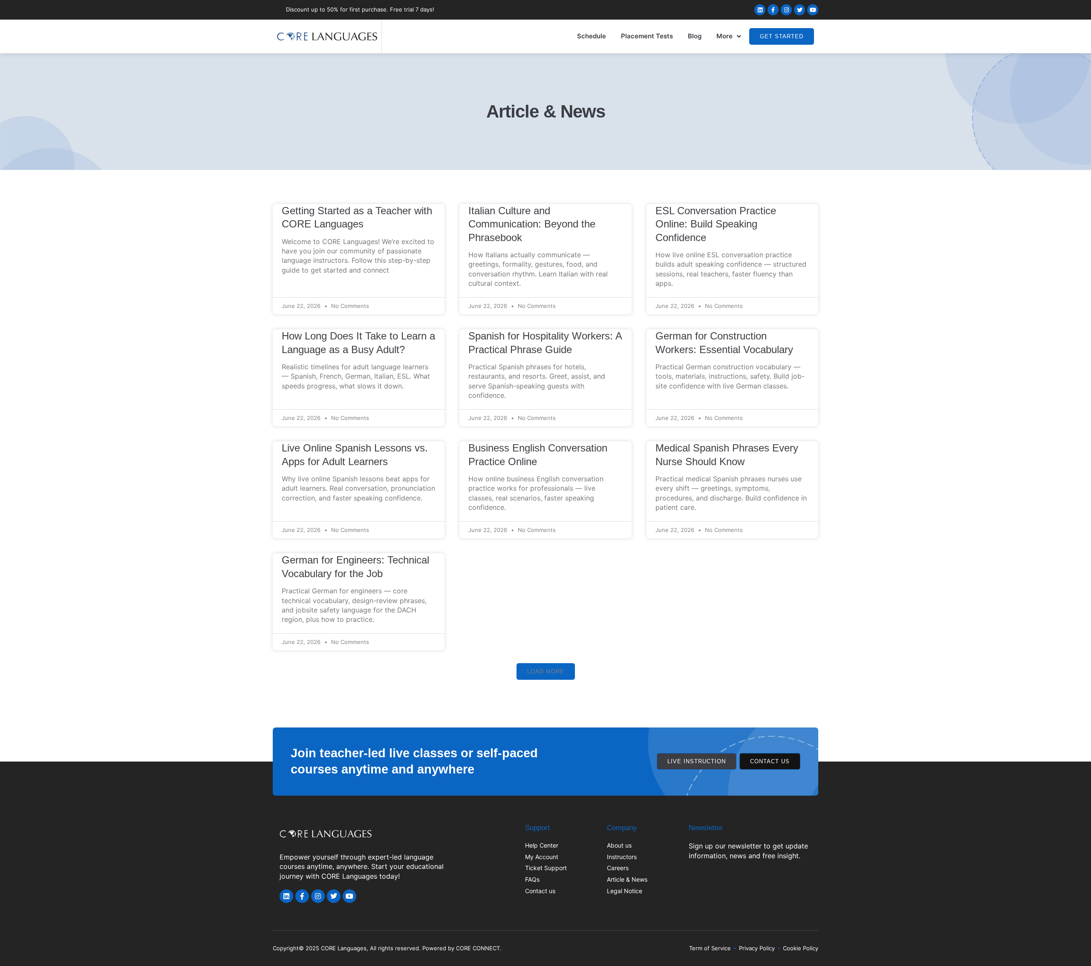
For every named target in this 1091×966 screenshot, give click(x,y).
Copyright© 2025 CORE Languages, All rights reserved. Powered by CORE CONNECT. (387, 948)
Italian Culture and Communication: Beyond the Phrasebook (531, 224)
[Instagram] (786, 9)
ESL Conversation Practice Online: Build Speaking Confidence (715, 224)
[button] (546, 671)
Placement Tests (647, 36)
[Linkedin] (759, 9)
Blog (694, 36)
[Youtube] (812, 9)
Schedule (591, 36)
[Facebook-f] (773, 9)
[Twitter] (799, 9)
